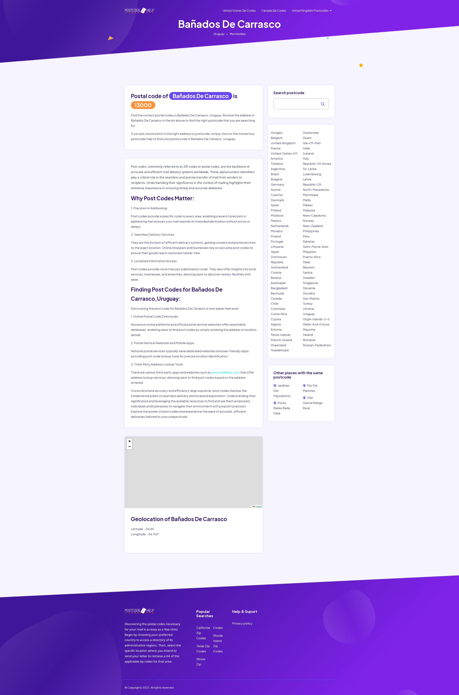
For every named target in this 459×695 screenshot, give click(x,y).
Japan (275, 252)
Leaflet (258, 506)
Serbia (307, 272)
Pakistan (309, 241)
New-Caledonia (314, 215)
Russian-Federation (317, 345)
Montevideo (238, 34)
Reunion (308, 267)
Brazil (275, 174)
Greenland (278, 345)
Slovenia (309, 288)
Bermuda (277, 293)
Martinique (310, 195)
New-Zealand (313, 226)
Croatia (276, 272)
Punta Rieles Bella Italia (281, 408)
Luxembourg (312, 174)
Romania (309, 340)
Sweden (309, 278)
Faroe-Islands (280, 335)
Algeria (276, 324)
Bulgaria (276, 179)
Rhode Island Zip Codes (218, 643)
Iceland (308, 153)
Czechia (277, 195)
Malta (307, 200)
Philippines (311, 231)
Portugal (277, 241)
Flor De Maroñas (310, 388)
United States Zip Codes (239, 10)
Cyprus (276, 319)
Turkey (308, 303)
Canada (276, 298)
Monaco (277, 231)
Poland (276, 236)
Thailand (277, 164)
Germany (277, 184)
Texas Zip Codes (203, 648)
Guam (307, 138)
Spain (275, 205)
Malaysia (309, 210)
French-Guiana (281, 340)
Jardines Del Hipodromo (281, 390)
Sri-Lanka (309, 169)
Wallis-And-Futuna (316, 324)
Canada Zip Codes (273, 10)
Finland (276, 210)
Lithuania (277, 247)
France (276, 148)
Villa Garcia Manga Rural (312, 403)
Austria (275, 190)
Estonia (276, 329)
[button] (129, 441)
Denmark (277, 200)
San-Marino (311, 298)
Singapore (310, 283)
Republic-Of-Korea (317, 164)
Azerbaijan (278, 283)
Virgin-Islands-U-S (316, 319)
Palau (306, 262)
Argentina (278, 169)
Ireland (308, 335)
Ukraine (308, 309)
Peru (306, 236)
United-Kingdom (283, 143)
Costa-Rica (279, 314)
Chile (274, 303)
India (306, 148)
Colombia (278, 309)
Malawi (308, 205)
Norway (308, 221)
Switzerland (279, 267)
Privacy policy (242, 623)
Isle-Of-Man (312, 143)
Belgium (277, 138)
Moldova (277, 215)
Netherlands (280, 226)
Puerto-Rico (312, 257)
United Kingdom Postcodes (310, 10)
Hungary (277, 132)
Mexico (276, 221)
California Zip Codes (203, 633)
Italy (306, 158)
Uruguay (218, 34)
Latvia (307, 179)
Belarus (276, 278)
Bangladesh (279, 288)
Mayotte (309, 329)
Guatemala (311, 132)
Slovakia (309, 293)
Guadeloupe (280, 350)
